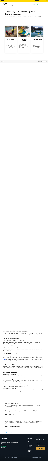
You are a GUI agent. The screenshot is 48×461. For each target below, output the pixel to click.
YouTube (40, 457)
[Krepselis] (35, 4)
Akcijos (12, 5)
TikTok (42, 457)
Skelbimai (29, 450)
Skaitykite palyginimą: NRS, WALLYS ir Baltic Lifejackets (13, 432)
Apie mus (29, 452)
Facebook (33, 457)
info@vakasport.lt (4, 446)
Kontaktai (29, 451)
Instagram (36, 457)
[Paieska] (37, 4)
